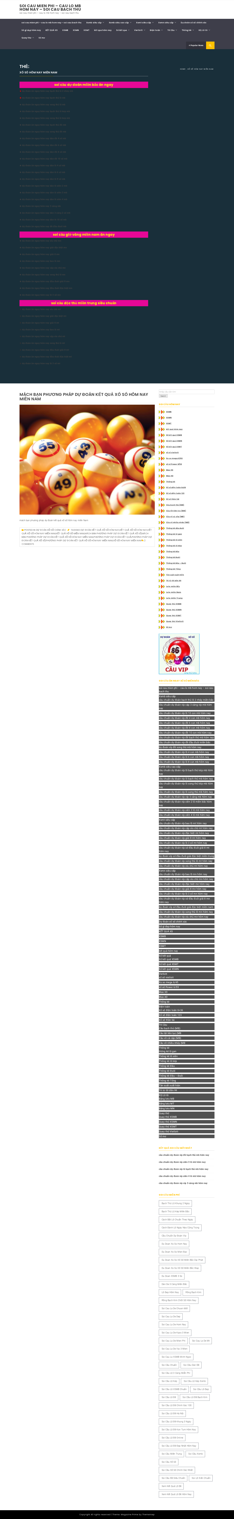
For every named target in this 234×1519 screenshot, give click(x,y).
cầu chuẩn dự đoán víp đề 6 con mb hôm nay (184, 722)
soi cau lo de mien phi (174, 1340)
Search (163, 396)
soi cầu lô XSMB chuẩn (174, 1389)
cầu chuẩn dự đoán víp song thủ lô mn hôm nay (186, 911)
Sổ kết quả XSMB (174, 435)
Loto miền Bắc (173, 586)
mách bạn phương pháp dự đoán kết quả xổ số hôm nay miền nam (84, 397)
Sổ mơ (42, 37)
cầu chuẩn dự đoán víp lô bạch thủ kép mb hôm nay (186, 772)
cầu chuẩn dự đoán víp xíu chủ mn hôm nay (183, 916)
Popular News (196, 45)
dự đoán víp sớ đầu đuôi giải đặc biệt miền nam (186, 907)
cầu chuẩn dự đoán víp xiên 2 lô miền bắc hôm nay (185, 803)
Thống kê (186, 30)
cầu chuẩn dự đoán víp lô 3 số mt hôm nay (183, 842)
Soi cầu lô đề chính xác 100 (177, 1405)
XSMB (65, 30)
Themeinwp (148, 1514)
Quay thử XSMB (173, 604)
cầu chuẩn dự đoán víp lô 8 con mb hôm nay (184, 761)
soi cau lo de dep (171, 1316)
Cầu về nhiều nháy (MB (172, 1043)
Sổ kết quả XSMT (174, 447)
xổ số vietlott (172, 452)
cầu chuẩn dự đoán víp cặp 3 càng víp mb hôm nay (185, 706)
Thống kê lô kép (174, 546)
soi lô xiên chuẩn (201, 1478)
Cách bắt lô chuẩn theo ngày (177, 1219)
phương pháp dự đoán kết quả (112, 537)
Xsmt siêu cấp (143, 22)
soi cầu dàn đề (191, 1365)
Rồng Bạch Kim (193, 1292)
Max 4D (169, 476)
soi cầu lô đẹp (201, 1389)
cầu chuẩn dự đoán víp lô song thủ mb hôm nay (186, 792)
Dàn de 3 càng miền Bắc (174, 1284)
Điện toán (155, 30)
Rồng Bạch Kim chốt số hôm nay (179, 1300)
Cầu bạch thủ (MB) (175, 505)
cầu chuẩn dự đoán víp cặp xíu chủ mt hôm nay (186, 828)
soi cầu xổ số (169, 1462)
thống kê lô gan (167, 1051)
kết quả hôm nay (102, 30)
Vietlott (138, 30)
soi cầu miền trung (172, 1454)
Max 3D (169, 470)
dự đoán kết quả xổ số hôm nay (100, 530)
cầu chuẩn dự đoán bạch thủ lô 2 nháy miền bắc (186, 699)
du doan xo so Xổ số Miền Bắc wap (180, 1268)
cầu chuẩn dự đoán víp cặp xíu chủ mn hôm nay (186, 879)
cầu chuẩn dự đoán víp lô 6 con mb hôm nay (184, 757)
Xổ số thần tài (172, 499)
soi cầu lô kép (169, 1381)
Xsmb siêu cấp (94, 22)
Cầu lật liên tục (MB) (176, 511)
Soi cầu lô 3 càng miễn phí (176, 1373)
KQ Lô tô (203, 30)
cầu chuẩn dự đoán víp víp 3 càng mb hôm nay (185, 796)
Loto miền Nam (173, 592)
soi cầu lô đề (169, 1397)
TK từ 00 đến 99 (173, 580)
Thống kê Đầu (172, 551)
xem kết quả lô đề (171, 1486)
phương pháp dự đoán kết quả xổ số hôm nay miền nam (79, 540)
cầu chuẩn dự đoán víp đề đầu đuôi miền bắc (184, 742)
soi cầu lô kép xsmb (195, 1381)
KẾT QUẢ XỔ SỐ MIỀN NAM (70, 533)
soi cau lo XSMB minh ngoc (176, 1357)
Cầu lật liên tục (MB (170, 1033)
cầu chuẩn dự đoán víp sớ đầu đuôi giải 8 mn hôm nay (184, 900)
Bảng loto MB (166, 1098)
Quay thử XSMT (173, 615)
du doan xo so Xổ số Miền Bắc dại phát (182, 1260)
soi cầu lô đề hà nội (173, 1413)
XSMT (86, 30)
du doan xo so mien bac (174, 1252)
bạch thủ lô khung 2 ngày (176, 1203)
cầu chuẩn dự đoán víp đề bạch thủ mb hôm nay (186, 737)
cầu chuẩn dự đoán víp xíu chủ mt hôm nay (183, 865)
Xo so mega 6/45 (174, 458)
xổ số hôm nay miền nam (127, 540)
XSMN (76, 30)
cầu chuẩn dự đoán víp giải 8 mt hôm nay (182, 838)
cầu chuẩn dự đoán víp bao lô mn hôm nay (183, 874)
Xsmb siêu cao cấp (119, 22)
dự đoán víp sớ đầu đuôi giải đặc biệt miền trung (186, 856)
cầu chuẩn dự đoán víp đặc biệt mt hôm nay (184, 833)
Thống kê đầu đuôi (175, 528)
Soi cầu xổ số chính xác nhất (177, 1470)
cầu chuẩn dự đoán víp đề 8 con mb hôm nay (184, 727)
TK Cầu (171, 30)
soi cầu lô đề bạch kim (195, 1397)
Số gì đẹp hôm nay (31, 30)
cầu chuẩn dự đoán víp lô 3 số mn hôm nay (183, 893)
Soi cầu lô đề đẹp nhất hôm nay (179, 1446)
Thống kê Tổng (173, 569)
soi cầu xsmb (195, 1454)
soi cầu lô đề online (172, 1437)
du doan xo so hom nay (174, 1244)
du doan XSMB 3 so (172, 1276)
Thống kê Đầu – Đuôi (176, 563)
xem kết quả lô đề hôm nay (177, 1494)
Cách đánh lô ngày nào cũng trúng (180, 1227)
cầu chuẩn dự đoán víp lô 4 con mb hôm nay (184, 752)
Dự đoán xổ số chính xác (194, 22)
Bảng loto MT (166, 1103)
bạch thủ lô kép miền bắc (175, 1211)
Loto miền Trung (174, 598)
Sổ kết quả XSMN (174, 441)
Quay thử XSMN (174, 610)
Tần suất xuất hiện (175, 575)
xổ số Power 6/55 (174, 464)
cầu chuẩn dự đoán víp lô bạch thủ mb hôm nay (186, 778)
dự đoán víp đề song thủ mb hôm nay (180, 747)
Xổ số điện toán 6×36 (171, 1010)
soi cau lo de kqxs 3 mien (175, 1332)
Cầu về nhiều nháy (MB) (177, 522)
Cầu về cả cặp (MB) (175, 516)
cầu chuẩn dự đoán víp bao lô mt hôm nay (183, 823)
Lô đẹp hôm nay (170, 1292)
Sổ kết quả (121, 30)
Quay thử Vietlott (175, 621)
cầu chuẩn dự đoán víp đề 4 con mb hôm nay (184, 718)
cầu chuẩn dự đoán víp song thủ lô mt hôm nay (185, 861)
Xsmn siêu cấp (166, 22)
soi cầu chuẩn (169, 1365)
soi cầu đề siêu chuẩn (173, 1478)
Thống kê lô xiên (174, 540)
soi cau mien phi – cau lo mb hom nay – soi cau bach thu (50, 7)
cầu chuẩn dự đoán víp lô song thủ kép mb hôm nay (186, 785)
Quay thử (26, 37)
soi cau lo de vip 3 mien (174, 1348)
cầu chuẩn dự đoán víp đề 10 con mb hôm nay (185, 732)
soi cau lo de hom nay (174, 1324)
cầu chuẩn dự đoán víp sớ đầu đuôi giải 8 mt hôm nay (184, 849)
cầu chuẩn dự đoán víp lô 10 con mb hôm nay (185, 713)
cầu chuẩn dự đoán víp (174, 1235)
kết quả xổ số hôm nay (133, 530)
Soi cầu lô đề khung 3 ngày (176, 1421)
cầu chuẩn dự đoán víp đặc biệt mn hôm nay (184, 884)
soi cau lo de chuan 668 (175, 1308)
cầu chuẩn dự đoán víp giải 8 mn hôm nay (182, 888)
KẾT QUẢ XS (52, 30)
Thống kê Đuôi (173, 557)
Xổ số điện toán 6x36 (176, 487)
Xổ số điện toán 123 (175, 493)
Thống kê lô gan (174, 534)
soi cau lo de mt (201, 1340)
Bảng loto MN (166, 1108)
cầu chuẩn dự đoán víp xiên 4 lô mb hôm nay (184, 815)
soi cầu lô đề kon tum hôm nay (179, 1429)
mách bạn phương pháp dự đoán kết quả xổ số (113, 533)
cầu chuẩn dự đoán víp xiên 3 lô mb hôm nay (184, 810)
